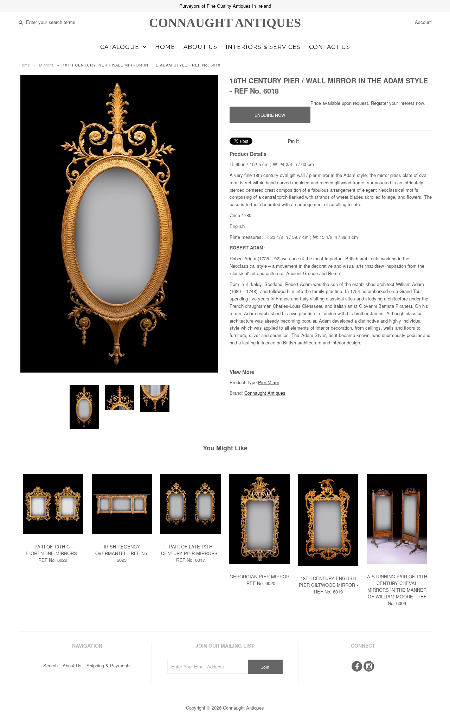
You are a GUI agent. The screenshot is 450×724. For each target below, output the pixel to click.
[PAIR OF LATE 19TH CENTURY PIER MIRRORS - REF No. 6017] (190, 539)
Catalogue (119, 47)
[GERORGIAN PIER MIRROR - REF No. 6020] (259, 569)
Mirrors (46, 65)
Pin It (293, 141)
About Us (200, 47)
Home (165, 47)
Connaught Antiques (225, 23)
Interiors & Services (263, 47)
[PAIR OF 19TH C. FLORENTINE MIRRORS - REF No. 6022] (53, 539)
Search (50, 665)
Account (423, 22)
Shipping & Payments (108, 665)
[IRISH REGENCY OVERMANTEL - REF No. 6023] (122, 539)
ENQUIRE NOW (270, 115)
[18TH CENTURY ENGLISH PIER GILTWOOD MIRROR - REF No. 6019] (328, 570)
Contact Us (329, 47)
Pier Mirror (268, 382)
